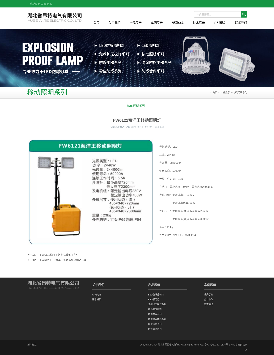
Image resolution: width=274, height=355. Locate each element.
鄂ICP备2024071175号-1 (217, 344)
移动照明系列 (240, 92)
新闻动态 (178, 22)
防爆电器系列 (155, 314)
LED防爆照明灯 (156, 294)
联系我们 (241, 22)
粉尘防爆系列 (155, 324)
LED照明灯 (153, 299)
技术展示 (199, 22)
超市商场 (208, 304)
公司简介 (96, 294)
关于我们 (115, 22)
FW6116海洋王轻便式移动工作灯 (59, 254)
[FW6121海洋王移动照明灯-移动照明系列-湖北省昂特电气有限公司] (54, 18)
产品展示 (136, 22)
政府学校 (208, 294)
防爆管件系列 (155, 329)
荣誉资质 (96, 299)
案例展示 (157, 22)
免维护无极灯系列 (157, 304)
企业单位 (208, 299)
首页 (97, 22)
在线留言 (220, 22)
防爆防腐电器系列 (157, 319)
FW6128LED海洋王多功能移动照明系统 (63, 260)
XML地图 (235, 344)
